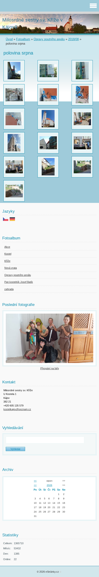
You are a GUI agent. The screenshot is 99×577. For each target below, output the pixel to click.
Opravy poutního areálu (49, 39)
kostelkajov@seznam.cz (17, 409)
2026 (49, 485)
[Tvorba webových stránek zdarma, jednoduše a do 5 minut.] (60, 572)
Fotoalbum (23, 39)
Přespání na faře (49, 368)
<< (35, 480)
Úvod (9, 39)
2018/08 (73, 39)
